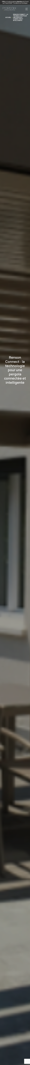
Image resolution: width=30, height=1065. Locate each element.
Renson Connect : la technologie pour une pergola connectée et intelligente (20, 17)
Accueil (8, 17)
